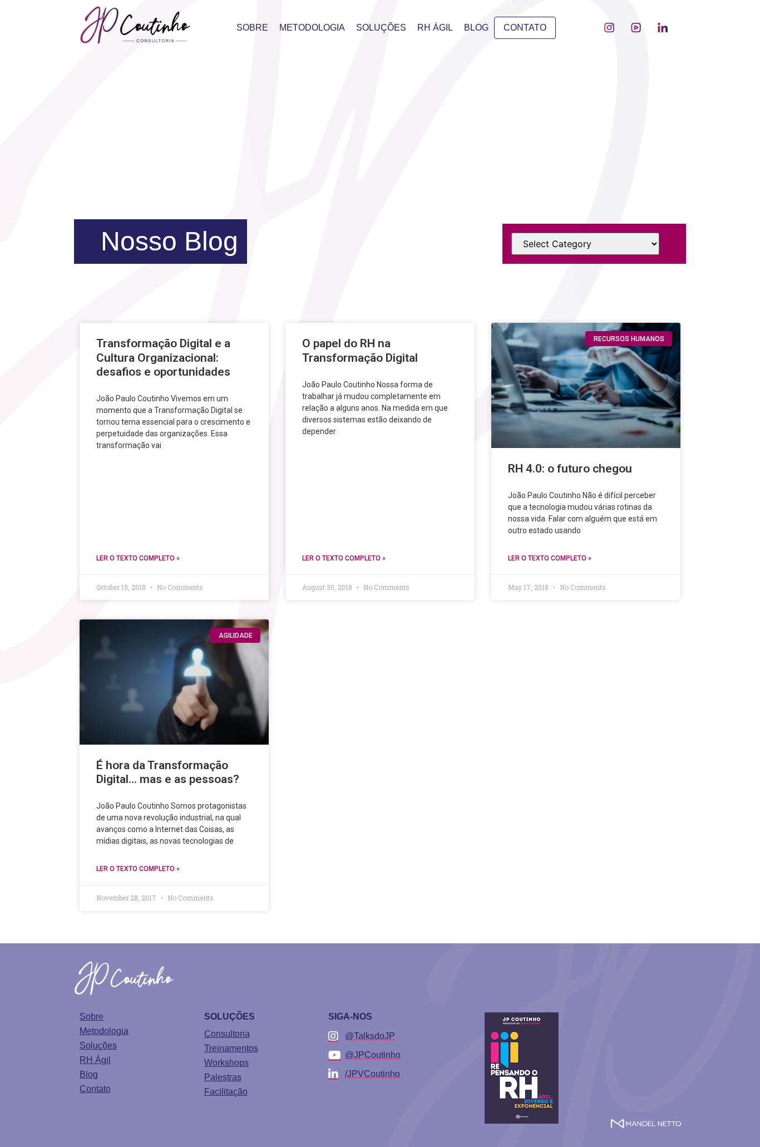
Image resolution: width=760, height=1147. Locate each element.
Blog (476, 27)
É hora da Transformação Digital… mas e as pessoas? (167, 772)
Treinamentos (231, 1048)
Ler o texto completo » (138, 558)
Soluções (381, 27)
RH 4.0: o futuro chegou (570, 468)
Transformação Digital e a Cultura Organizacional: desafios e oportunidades (163, 357)
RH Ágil (435, 27)
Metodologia (312, 27)
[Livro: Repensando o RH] (522, 1068)
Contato (525, 27)
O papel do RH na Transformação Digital (360, 350)
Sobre (252, 27)
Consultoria (227, 1034)
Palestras (222, 1077)
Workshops (226, 1063)
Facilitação (226, 1091)
